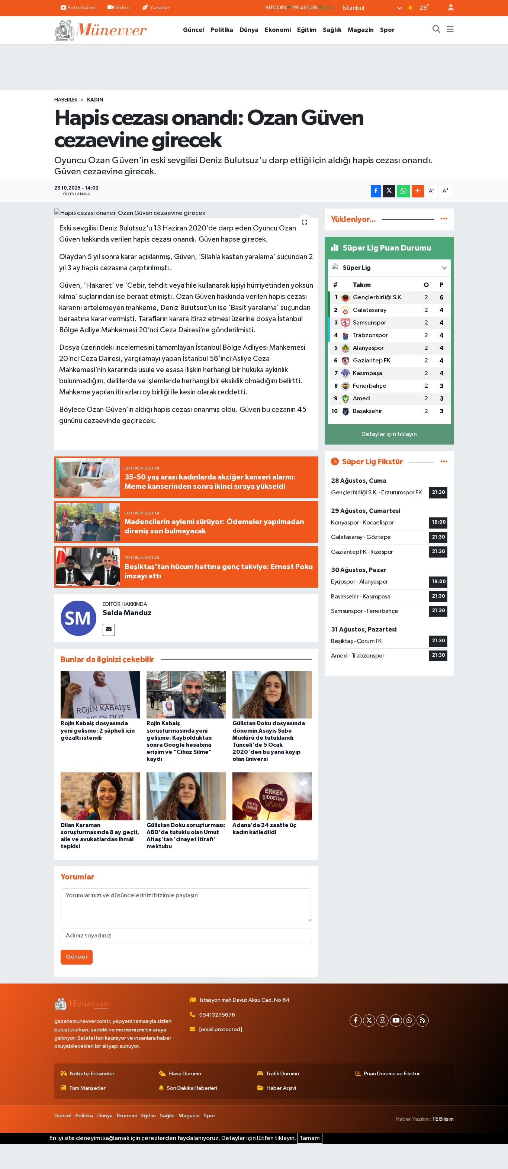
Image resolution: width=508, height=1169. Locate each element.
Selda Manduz (127, 613)
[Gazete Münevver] (101, 29)
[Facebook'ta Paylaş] (376, 191)
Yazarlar (160, 7)
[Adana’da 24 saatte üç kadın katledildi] (272, 796)
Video (122, 7)
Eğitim (306, 30)
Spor (387, 30)
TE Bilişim (443, 1119)
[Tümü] (443, 219)
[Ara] (437, 30)
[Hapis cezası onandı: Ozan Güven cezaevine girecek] (186, 213)
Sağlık (332, 30)
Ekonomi (278, 30)
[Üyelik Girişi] (448, 8)
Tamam (310, 1138)
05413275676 (217, 1015)
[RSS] (423, 1020)
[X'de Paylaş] (389, 191)
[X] (369, 1020)
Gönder (77, 957)
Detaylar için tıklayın (389, 434)
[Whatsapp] (409, 1020)
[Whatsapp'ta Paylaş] (403, 191)
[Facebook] (356, 1020)
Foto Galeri (81, 7)
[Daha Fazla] (418, 191)
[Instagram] (382, 1020)
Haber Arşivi (281, 1088)
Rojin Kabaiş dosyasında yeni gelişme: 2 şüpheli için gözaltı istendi (98, 730)
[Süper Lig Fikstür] (443, 462)
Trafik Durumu (282, 1073)
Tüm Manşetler (87, 1088)
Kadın (95, 100)
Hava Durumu (185, 1073)
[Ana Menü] (450, 30)
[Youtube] (396, 1020)
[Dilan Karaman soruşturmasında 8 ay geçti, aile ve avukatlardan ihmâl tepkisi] (100, 796)
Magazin (361, 30)
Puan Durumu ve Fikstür (392, 1073)
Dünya (248, 30)
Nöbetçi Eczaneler (92, 1073)
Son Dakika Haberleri (192, 1088)
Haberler (66, 100)
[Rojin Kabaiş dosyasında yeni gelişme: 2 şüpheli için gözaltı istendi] (100, 694)
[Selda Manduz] (78, 618)
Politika (221, 30)
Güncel (193, 30)
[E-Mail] (109, 630)
